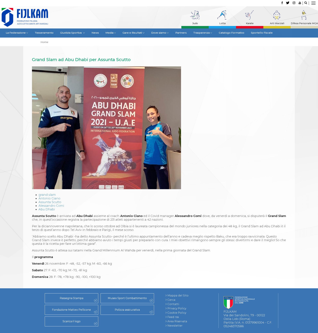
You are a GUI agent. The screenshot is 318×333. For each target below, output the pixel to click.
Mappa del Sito (177, 295)
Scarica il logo (71, 321)
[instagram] (294, 3)
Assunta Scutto (50, 202)
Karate (250, 23)
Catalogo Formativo (231, 32)
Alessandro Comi (51, 206)
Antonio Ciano (49, 198)
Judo (195, 23)
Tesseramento (44, 32)
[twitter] (287, 3)
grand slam (47, 195)
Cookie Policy (176, 312)
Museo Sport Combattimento (127, 298)
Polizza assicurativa (127, 309)
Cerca (171, 299)
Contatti (173, 304)
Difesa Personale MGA (304, 23)
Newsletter (175, 325)
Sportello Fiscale (262, 32)
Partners (181, 32)
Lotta (222, 23)
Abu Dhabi (47, 209)
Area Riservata (177, 321)
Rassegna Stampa (71, 298)
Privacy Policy (176, 308)
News (95, 32)
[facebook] (282, 3)
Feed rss (173, 317)
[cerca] (306, 3)
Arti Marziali (277, 23)
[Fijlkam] (45, 17)
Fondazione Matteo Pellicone (71, 309)
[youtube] (300, 3)
